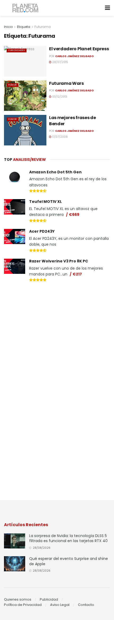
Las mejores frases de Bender (72, 121)
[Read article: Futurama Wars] (25, 96)
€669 (74, 214)
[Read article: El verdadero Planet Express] (25, 61)
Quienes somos (17, 599)
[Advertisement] (57, 324)
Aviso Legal (59, 604)
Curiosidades (16, 50)
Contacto (86, 604)
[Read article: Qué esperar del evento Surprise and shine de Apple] (14, 563)
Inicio (8, 26)
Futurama (42, 26)
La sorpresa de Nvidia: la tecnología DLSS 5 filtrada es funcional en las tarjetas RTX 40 (68, 538)
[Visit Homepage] (25, 8)
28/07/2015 (59, 62)
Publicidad (49, 599)
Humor (12, 84)
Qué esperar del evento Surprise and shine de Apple (68, 561)
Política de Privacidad (23, 604)
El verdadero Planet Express (79, 49)
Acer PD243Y (42, 231)
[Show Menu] (107, 8)
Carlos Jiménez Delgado (74, 56)
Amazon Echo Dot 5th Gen (55, 172)
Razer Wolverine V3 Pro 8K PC (58, 261)
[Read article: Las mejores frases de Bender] (25, 130)
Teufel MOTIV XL (45, 201)
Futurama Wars (66, 83)
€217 (77, 274)
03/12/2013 (59, 97)
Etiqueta (23, 26)
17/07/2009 (59, 137)
